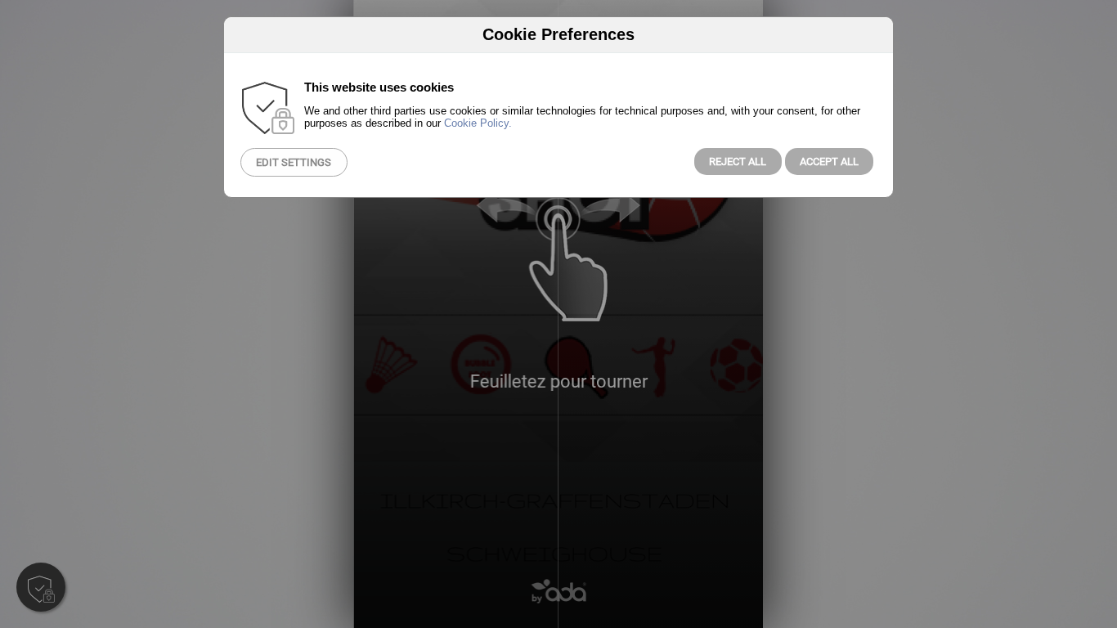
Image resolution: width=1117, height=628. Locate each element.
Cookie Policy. (478, 123)
